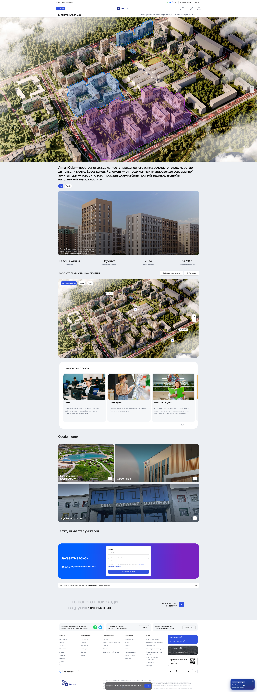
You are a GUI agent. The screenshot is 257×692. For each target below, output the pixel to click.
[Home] (123, 8)
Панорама (192, 273)
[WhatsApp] (188, 671)
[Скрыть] (253, 681)
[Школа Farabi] (195, 478)
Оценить (144, 627)
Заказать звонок (185, 2)
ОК (148, 686)
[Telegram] (195, 671)
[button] (242, 684)
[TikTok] (182, 671)
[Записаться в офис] (181, 604)
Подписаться (189, 627)
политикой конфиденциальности (123, 687)
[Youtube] (170, 671)
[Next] (193, 424)
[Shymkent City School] (195, 518)
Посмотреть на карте (172, 273)
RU (196, 2)
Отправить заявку (128, 571)
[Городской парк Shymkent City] (110, 478)
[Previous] (189, 424)
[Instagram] (176, 671)
